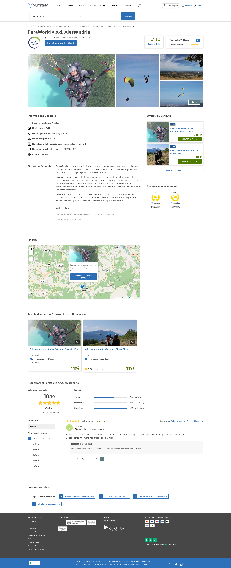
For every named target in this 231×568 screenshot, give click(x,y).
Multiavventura (97, 5)
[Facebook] (169, 565)
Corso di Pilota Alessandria (116, 496)
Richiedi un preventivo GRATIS (60, 43)
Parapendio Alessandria (104, 214)
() (199, 44)
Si (102, 459)
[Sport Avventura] (38, 5)
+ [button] (31, 249)
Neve (81, 5)
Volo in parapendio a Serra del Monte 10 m (106, 349)
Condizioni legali (34, 542)
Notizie (30, 525)
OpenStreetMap (127, 298)
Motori (128, 5)
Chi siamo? (32, 521)
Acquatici (56, 5)
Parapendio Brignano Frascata (69, 219)
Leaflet (117, 298)
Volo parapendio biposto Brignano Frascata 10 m (54, 349)
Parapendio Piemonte (83, 214)
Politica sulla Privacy (35, 546)
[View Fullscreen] (31, 259)
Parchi (115, 5)
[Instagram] (181, 565)
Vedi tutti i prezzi (175, 170)
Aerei (70, 5)
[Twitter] (175, 565)
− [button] (31, 253)
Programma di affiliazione (37, 535)
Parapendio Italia (64, 214)
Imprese (188, 5)
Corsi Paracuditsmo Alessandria (79, 496)
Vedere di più (188, 139)
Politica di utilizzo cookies (37, 549)
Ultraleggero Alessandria (49, 504)
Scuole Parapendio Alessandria (153, 496)
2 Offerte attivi (154, 44)
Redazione (32, 539)
